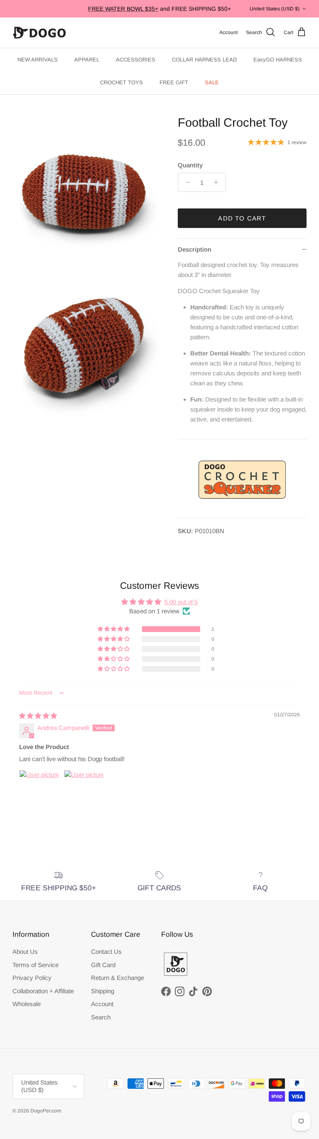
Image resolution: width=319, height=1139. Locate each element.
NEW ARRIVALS (37, 59)
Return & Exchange (117, 977)
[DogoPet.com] (39, 32)
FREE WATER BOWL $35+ (123, 8)
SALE (212, 82)
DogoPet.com (45, 1111)
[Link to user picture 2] (84, 790)
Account (102, 1003)
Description (194, 249)
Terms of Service (35, 964)
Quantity (190, 165)
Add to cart (242, 218)
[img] (38, 715)
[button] (114, 629)
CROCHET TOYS (121, 82)
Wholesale (26, 1003)
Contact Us (106, 951)
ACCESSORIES (135, 59)
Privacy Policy (32, 977)
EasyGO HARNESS (277, 59)
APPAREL (86, 59)
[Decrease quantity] (185, 182)
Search (100, 1017)
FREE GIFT (174, 82)
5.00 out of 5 (181, 601)
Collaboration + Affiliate (43, 990)
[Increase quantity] (218, 182)
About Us (25, 951)
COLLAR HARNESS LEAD (204, 59)
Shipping (102, 990)
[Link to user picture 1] (39, 790)
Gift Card (103, 964)
